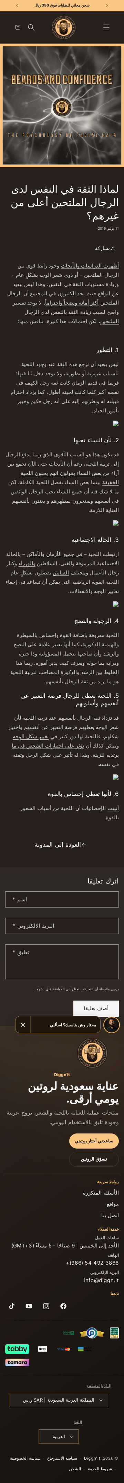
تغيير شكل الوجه (31, 736)
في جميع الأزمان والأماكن (54, 554)
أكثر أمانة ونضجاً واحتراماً (72, 302)
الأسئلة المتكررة (101, 1192)
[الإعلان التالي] (17, 5)
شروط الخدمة (100, 1469)
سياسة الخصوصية (25, 1458)
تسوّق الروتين (94, 1159)
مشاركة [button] (103, 248)
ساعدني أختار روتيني (94, 1140)
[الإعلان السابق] (107, 5)
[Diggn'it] (92, 1053)
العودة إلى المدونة (57, 844)
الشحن (75, 1469)
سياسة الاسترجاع (62, 1458)
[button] (106, 27)
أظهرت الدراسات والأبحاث (90, 265)
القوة (65, 635)
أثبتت (113, 808)
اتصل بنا (110, 1215)
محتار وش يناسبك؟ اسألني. (72, 1024)
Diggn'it (92, 1458)
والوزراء (27, 563)
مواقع (113, 1204)
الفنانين (61, 572)
